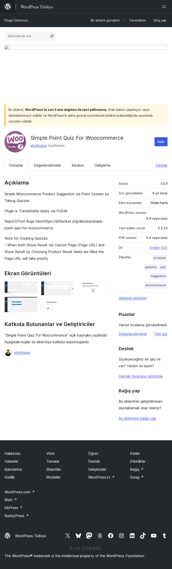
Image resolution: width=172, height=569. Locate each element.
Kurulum (78, 165)
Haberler (11, 461)
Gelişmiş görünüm (133, 298)
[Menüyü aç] (165, 6)
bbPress (13, 507)
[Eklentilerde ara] (51, 36)
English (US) (159, 247)
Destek (162, 165)
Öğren (93, 453)
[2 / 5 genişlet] (31, 303)
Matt (10, 500)
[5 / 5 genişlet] (104, 287)
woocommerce (155, 285)
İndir (161, 142)
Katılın (135, 453)
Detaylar (16, 165)
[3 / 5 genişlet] (68, 287)
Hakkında (12, 453)
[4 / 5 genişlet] (68, 305)
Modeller (53, 477)
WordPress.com (19, 492)
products (160, 258)
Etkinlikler (138, 461)
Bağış (137, 469)
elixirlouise (38, 145)
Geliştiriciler (97, 469)
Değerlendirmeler (47, 165)
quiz (163, 267)
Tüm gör (161, 334)
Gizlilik (9, 477)
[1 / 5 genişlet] (31, 287)
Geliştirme (102, 165)
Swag (137, 477)
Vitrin (50, 453)
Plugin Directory (16, 20)
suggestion (158, 276)
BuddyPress (16, 515)
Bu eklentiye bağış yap (137, 418)
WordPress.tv (101, 477)
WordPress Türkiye (30, 536)
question (151, 267)
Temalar (52, 461)
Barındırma (13, 469)
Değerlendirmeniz (133, 334)
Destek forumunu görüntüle (141, 376)
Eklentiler (53, 469)
